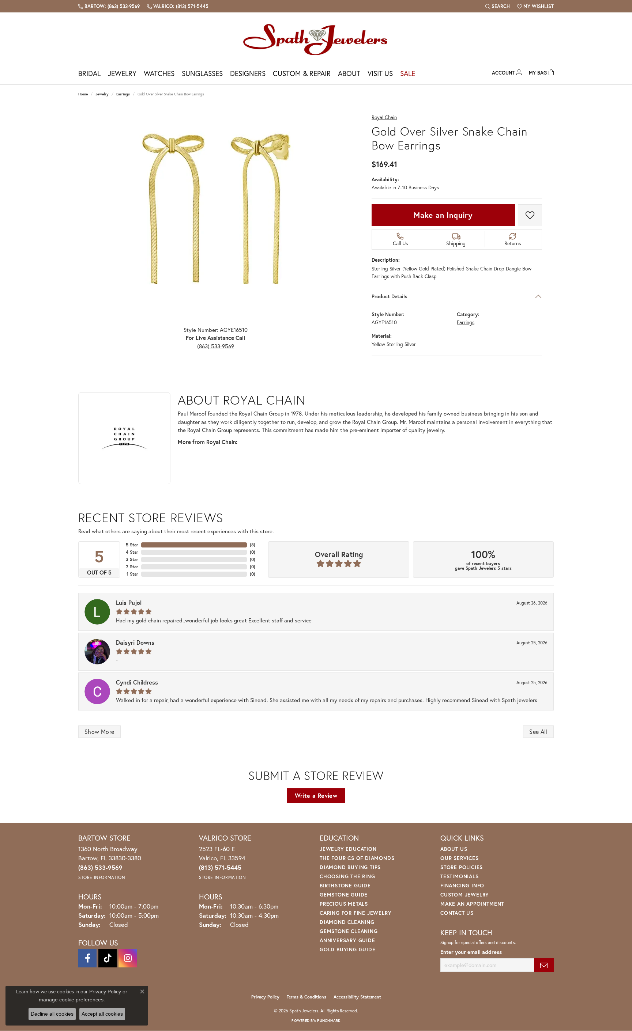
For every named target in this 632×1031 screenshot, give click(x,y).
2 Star (132, 566)
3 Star (132, 559)
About (349, 73)
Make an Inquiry (443, 215)
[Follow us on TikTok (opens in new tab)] (107, 958)
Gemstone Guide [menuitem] (344, 894)
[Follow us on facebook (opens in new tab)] (87, 958)
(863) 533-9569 (215, 346)
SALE (407, 73)
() (252, 544)
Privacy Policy (265, 997)
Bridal (89, 73)
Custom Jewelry (464, 894)
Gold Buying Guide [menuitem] (348, 949)
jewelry (102, 94)
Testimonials (459, 876)
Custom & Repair (302, 73)
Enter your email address (471, 951)
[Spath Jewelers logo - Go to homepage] (316, 39)
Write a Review (316, 795)
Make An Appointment (472, 903)
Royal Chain (384, 117)
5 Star (132, 544)
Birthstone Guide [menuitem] (345, 885)
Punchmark (328, 1020)
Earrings (123, 94)
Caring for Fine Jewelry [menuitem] (355, 912)
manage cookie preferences (71, 999)
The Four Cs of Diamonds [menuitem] (357, 857)
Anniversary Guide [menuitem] (347, 940)
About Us (453, 848)
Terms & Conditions (306, 997)
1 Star (132, 574)
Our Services (459, 857)
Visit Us (380, 73)
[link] (109, 6)
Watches (159, 73)
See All (538, 731)
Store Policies (461, 867)
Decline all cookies (52, 1014)
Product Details (389, 296)
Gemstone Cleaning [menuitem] (349, 931)
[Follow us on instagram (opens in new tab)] (127, 958)
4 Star (132, 552)
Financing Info (462, 885)
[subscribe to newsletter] (544, 965)
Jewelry (122, 73)
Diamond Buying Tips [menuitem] (350, 867)
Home (83, 94)
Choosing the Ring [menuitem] (347, 876)
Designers (248, 73)
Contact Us (457, 912)
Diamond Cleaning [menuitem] (347, 921)
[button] (497, 6)
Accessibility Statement (357, 997)
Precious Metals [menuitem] (344, 903)
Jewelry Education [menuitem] (348, 848)
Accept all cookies (102, 1014)
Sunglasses (202, 73)
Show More (99, 731)
